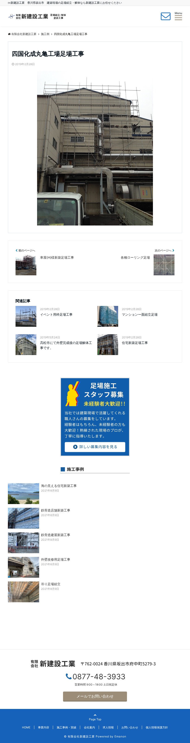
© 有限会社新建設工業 (79, 736)
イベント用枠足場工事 (56, 314)
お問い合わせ (129, 727)
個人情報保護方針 (157, 727)
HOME (26, 727)
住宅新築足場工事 (135, 343)
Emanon (120, 736)
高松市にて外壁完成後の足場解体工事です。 (66, 345)
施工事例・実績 (66, 727)
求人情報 (108, 727)
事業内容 (43, 727)
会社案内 (89, 727)
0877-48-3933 (99, 676)
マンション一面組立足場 (140, 314)
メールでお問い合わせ (95, 696)
